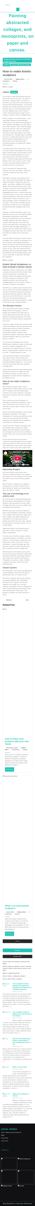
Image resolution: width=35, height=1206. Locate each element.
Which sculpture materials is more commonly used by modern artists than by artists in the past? (17, 968)
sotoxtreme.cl (5, 1150)
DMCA (2, 1135)
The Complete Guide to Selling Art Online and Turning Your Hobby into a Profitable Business (22, 986)
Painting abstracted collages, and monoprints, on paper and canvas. (17, 60)
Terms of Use (4, 1141)
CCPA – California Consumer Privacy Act (11, 1132)
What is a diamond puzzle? (11, 973)
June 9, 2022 (10, 912)
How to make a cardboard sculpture (14, 976)
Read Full (10, 770)
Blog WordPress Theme (12, 1203)
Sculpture (6, 64)
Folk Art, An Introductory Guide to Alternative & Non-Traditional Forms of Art (21, 1041)
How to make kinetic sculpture (12, 979)
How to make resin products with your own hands (17, 741)
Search (17, 941)
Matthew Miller (20, 79)
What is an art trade (19, 1067)
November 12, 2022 (11, 747)
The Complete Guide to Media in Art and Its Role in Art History (22, 1014)
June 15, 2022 (8, 79)
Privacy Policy (4, 1138)
